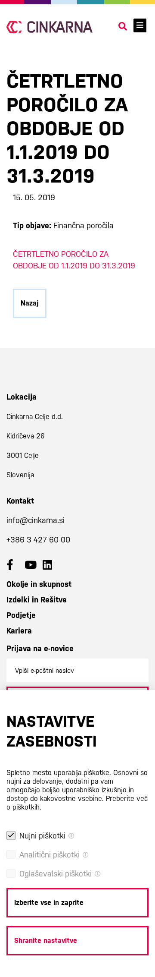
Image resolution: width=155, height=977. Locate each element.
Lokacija (21, 396)
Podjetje (21, 615)
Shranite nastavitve (45, 940)
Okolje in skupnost (38, 584)
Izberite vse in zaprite (49, 902)
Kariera (19, 630)
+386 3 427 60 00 (38, 539)
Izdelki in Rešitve (36, 599)
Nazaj (30, 303)
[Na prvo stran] (49, 27)
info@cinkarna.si (35, 520)
